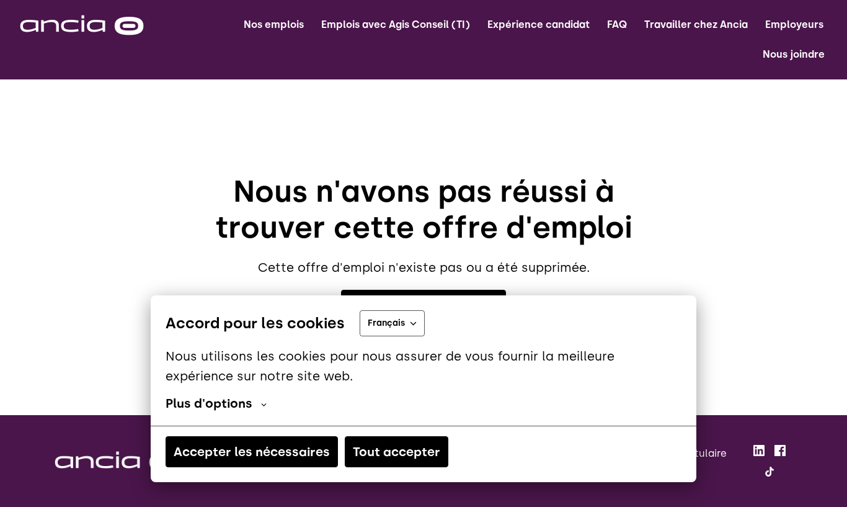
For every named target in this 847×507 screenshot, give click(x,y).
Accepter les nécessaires (252, 451)
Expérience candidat (538, 24)
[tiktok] (769, 471)
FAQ (617, 24)
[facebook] (780, 450)
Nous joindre (794, 54)
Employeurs (794, 24)
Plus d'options (209, 403)
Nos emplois (274, 24)
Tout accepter (396, 451)
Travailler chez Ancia (696, 24)
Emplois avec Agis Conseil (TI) (395, 24)
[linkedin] (758, 450)
